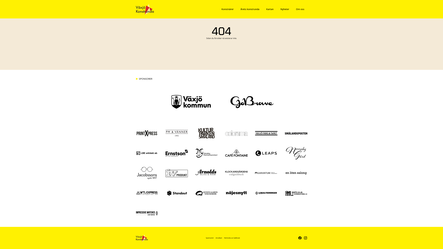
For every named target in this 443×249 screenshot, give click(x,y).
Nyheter (284, 9)
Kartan (270, 9)
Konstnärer (228, 9)
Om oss (300, 9)
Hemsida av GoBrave (232, 238)
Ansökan (219, 238)
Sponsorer (210, 238)
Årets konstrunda (250, 9)
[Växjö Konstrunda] (145, 9)
